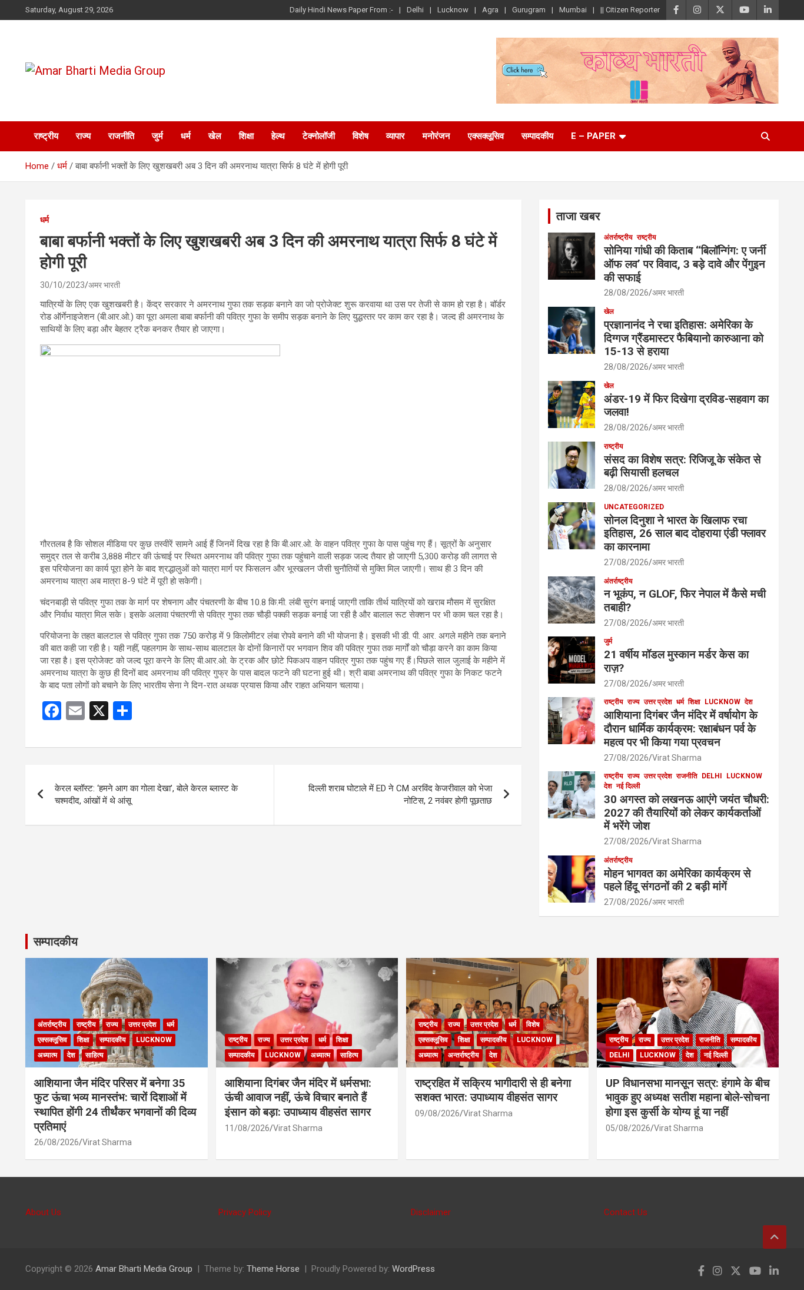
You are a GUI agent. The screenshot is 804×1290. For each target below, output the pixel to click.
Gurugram (529, 9)
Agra (490, 9)
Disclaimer (431, 1212)
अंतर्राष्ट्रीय (618, 237)
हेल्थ (278, 136)
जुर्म (157, 136)
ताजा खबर (578, 216)
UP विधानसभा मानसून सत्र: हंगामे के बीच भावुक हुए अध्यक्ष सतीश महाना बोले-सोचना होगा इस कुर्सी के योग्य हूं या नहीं (688, 1097)
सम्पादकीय (537, 136)
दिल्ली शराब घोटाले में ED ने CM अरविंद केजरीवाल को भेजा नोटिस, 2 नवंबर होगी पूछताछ (400, 794)
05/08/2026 (628, 1128)
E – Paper (593, 136)
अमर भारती (104, 285)
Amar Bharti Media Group (143, 1269)
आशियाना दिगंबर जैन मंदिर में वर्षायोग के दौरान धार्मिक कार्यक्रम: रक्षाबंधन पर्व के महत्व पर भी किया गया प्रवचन (681, 728)
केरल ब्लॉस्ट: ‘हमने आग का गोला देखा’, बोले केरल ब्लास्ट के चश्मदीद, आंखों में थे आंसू (146, 794)
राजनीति (121, 136)
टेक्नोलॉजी (319, 136)
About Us (43, 1212)
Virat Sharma (677, 757)
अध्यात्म (47, 1055)
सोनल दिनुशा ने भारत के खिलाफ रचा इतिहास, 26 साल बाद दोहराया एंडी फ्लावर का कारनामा (685, 533)
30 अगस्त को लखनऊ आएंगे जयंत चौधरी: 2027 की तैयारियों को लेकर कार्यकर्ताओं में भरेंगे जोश (686, 812)
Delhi (415, 9)
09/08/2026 (437, 1113)
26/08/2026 (56, 1142)
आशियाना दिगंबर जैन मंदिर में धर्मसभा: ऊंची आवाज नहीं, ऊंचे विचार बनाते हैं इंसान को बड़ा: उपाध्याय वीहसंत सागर (298, 1097)
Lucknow (453, 9)
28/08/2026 (626, 292)
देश (749, 702)
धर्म (186, 136)
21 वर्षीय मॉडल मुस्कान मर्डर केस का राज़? (676, 661)
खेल (214, 136)
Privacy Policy (244, 1212)
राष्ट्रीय (46, 136)
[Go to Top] (774, 1237)
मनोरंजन (436, 136)
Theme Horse (273, 1269)
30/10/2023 (62, 285)
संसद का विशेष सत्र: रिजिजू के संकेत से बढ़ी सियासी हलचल (682, 466)
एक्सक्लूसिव (486, 136)
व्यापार (395, 136)
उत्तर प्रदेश (658, 702)
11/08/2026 (247, 1128)
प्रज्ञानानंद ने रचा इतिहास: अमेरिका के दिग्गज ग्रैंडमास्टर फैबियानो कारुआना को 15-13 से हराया (683, 338)
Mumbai (573, 9)
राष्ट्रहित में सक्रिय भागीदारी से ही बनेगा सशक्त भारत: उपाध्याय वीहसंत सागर (493, 1090)
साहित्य (94, 1055)
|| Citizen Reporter (630, 9)
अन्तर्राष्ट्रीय (463, 1055)
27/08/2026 (626, 562)
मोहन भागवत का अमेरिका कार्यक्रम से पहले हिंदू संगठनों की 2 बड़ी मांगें (677, 880)
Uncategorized (634, 507)
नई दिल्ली (628, 786)
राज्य (83, 136)
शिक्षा (246, 136)
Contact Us (625, 1212)
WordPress (413, 1269)
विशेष (360, 136)
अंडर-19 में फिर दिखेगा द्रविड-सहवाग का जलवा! (686, 405)
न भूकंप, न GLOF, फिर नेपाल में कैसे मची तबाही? (685, 600)
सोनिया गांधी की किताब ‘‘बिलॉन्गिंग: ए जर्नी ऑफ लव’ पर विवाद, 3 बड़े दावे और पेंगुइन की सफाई (685, 264)
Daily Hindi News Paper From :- (341, 9)
